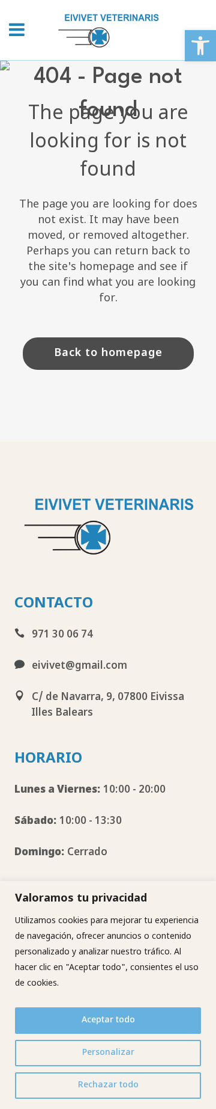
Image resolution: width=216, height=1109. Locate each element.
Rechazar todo (108, 1085)
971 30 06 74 (59, 635)
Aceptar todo (108, 1020)
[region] (108, 995)
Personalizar (108, 1052)
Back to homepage (108, 353)
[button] (200, 45)
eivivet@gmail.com (76, 666)
